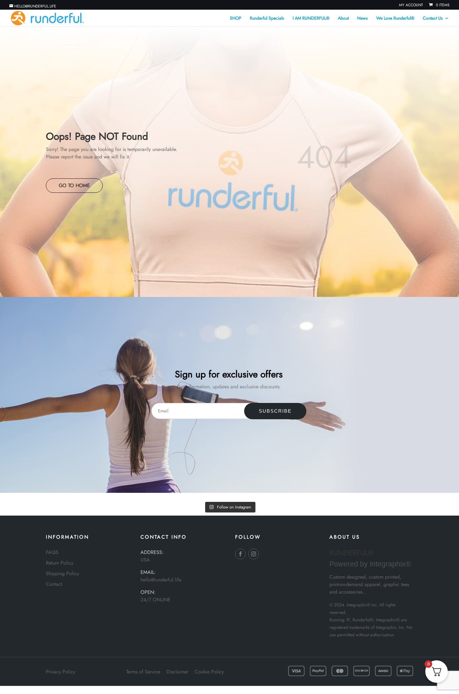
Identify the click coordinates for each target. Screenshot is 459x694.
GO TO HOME (74, 185)
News (362, 18)
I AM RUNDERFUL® (311, 18)
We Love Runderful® (395, 18)
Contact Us (433, 18)
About (343, 18)
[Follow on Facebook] (240, 554)
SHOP (235, 18)
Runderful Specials (267, 18)
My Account (411, 5)
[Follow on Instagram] (253, 554)
